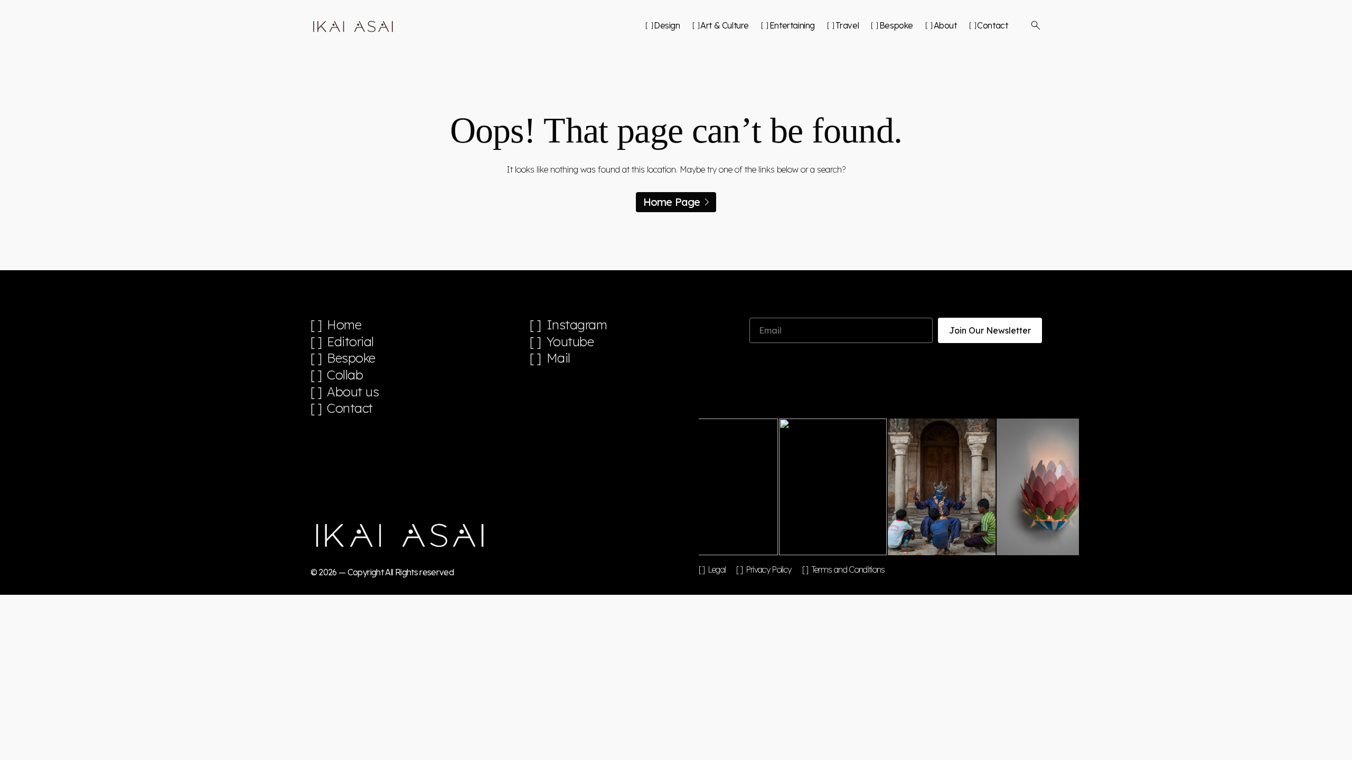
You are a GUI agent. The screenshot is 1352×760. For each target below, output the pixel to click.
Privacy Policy (768, 569)
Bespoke (896, 25)
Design (667, 25)
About (945, 25)
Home (344, 325)
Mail (558, 358)
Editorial (350, 342)
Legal (717, 569)
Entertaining (792, 25)
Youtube (570, 342)
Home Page (671, 201)
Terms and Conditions (848, 569)
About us (353, 392)
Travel (847, 25)
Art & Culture (724, 25)
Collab (345, 375)
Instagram (577, 325)
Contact (992, 25)
